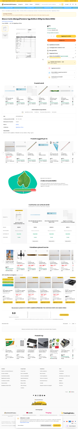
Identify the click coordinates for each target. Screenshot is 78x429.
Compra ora (61, 40)
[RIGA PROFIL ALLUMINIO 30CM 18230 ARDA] (65, 91)
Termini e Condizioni (44, 378)
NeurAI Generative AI (24, 378)
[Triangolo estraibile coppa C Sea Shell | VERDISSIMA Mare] (10, 255)
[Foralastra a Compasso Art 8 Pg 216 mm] (21, 255)
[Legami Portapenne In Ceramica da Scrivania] (54, 343)
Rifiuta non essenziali (46, 425)
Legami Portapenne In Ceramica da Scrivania (54, 351)
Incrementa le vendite (5, 375)
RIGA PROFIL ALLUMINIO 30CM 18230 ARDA (64, 99)
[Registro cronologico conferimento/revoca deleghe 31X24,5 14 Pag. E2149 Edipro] (32, 91)
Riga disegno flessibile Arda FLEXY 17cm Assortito (7, 291)
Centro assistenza (43, 371)
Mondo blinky (23, 380)
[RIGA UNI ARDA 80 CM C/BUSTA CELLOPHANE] (10, 91)
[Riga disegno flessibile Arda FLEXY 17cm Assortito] (8, 282)
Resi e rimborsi (42, 373)
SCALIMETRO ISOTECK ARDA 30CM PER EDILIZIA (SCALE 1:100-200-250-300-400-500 (43, 99)
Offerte (26, 4)
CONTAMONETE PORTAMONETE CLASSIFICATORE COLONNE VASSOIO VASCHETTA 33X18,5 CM (32, 351)
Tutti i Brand (61, 371)
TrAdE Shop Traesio (21, 349)
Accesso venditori (4, 373)
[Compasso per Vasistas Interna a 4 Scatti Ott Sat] (32, 255)
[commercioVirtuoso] (9, 4)
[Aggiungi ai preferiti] (13, 86)
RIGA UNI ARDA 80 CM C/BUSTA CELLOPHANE (9, 99)
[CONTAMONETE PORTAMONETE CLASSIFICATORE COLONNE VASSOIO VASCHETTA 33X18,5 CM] (32, 343)
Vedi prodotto (35, 241)
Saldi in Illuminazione (65, 7)
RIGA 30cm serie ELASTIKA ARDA (53, 99)
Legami (51, 349)
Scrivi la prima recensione (7, 21)
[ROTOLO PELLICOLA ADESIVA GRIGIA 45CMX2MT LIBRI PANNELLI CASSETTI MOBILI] (43, 343)
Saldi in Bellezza (46, 7)
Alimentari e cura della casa (64, 375)
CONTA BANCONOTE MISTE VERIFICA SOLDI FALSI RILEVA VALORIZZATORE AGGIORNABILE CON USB (65, 351)
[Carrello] (75, 4)
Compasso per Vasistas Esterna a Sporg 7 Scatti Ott (43, 263)
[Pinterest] (42, 395)
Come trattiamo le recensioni (57, 319)
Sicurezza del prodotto (45, 112)
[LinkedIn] (40, 395)
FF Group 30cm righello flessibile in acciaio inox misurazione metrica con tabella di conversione (10, 154)
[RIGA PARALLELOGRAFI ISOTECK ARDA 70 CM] (21, 91)
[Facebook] (35, 395)
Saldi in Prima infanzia (6, 7)
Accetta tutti (57, 425)
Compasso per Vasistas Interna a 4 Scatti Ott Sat (32, 263)
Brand (31, 4)
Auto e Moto (61, 378)
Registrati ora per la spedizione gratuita (23, 0)
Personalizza (20, 425)
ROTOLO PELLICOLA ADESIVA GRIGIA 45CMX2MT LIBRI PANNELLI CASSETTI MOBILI (43, 351)
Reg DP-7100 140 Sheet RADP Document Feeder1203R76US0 (70, 291)
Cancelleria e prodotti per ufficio (12, 10)
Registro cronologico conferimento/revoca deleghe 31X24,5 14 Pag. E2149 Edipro (32, 99)
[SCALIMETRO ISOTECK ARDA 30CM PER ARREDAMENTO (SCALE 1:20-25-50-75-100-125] (65, 146)
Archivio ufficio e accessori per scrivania (28, 10)
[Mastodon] (33, 395)
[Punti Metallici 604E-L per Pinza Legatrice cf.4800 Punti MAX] (10, 343)
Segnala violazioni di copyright (46, 385)
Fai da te (60, 385)
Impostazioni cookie (24, 422)
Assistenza (67, 0)
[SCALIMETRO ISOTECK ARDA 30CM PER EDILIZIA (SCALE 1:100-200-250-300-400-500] (43, 91)
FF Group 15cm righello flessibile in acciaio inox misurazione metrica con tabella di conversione (54, 263)
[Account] (70, 4)
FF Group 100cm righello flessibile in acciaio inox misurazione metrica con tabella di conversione (44, 291)
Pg (17, 261)
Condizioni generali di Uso (6, 421)
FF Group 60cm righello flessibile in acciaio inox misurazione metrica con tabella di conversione (57, 291)
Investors (22, 387)
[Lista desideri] (73, 4)
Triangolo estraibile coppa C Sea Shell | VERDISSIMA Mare (10, 262)
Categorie (20, 4)
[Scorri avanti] (74, 96)
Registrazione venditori (5, 378)
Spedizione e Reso (29, 112)
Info (23, 112)
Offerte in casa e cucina (27, 7)
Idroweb (29, 261)
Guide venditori (4, 383)
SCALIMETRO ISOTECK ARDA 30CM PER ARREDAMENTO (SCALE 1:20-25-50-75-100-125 (65, 154)
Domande (54, 112)
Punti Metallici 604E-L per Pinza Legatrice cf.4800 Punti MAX (9, 351)
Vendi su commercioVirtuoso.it (7, 371)
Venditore (36, 112)
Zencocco (63, 349)
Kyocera (67, 289)
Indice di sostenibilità (25, 375)
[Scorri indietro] (3, 96)
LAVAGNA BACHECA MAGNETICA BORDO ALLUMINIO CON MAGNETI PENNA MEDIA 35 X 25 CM (21, 351)
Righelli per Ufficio (55, 10)
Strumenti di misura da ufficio (44, 10)
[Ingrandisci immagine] (43, 59)
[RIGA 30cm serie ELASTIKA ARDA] (54, 91)
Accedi (66, 4)
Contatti (41, 383)
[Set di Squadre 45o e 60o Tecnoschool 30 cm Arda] (54, 146)
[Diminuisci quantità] (48, 36)
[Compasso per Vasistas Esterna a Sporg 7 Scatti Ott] (43, 255)
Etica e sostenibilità (24, 373)
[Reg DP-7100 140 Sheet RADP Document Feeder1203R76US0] (70, 282)
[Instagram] (38, 395)
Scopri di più (23, 371)
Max (6, 349)
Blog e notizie (23, 383)
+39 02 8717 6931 (73, 0)
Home (3, 10)
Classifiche (61, 373)
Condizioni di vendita (5, 380)
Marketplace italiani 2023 (6, 385)
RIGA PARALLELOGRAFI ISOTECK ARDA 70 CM (20, 99)
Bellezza (60, 380)
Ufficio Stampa (23, 385)
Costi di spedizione (43, 375)
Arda (6, 97)
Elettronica (61, 383)
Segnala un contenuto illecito (6, 423)
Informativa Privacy (43, 380)
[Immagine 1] (5, 28)
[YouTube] (44, 395)
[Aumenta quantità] (54, 36)
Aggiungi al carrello (66, 36)
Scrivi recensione (64, 314)
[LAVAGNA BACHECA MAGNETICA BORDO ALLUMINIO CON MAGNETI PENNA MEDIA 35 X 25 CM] (21, 343)
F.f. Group (8, 152)
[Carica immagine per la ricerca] (60, 4)
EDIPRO (29, 97)
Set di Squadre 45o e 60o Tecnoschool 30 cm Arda (54, 154)
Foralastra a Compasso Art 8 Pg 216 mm (21, 263)
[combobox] (50, 4)
